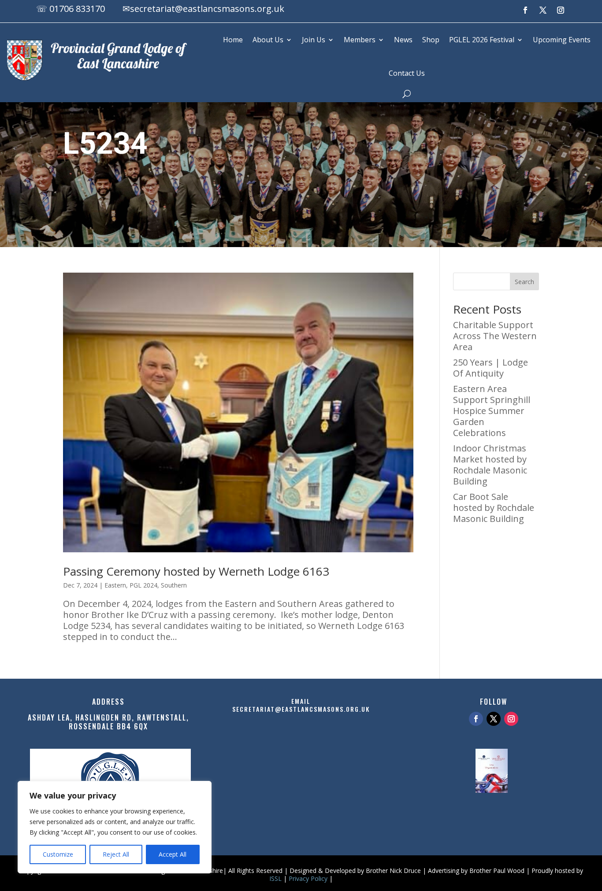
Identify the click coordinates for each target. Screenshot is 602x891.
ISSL (275, 878)
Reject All (116, 854)
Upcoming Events (562, 39)
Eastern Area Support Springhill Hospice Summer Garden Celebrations (491, 411)
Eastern (115, 585)
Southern (174, 585)
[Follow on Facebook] (525, 10)
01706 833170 (77, 9)
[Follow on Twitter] (494, 719)
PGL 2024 (143, 585)
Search (524, 281)
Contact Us (407, 73)
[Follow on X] (543, 10)
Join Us (313, 39)
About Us (268, 39)
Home (233, 39)
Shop (430, 39)
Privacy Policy (308, 878)
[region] (115, 827)
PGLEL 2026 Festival (481, 39)
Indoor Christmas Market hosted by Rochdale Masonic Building (490, 464)
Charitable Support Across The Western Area (495, 336)
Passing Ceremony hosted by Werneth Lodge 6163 (196, 571)
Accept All (172, 854)
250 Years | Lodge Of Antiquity (490, 367)
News (403, 39)
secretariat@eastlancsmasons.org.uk (207, 9)
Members (359, 39)
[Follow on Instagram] (561, 10)
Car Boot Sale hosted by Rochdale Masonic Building (493, 508)
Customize (58, 854)
